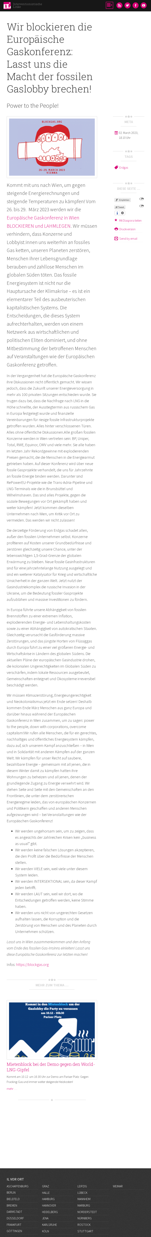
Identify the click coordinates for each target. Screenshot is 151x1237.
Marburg (83, 1205)
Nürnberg (84, 1218)
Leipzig (82, 1186)
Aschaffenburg (18, 1186)
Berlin (11, 1192)
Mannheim (83, 1199)
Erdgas (123, 167)
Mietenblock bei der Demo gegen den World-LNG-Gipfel (51, 1067)
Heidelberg (50, 1212)
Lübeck (82, 1193)
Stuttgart (85, 1231)
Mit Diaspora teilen (130, 220)
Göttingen (14, 1231)
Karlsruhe (49, 1225)
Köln (45, 1231)
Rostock (83, 1225)
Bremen (12, 1205)
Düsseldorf (15, 1218)
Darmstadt (14, 1212)
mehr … (12, 1089)
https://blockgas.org (32, 964)
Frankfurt (14, 1225)
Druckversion (127, 229)
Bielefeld (13, 1199)
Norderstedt (87, 1212)
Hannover (49, 1205)
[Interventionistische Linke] (7, 7)
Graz (45, 1186)
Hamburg (48, 1199)
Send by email (128, 238)
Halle (46, 1193)
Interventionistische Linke (27, 5)
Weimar (118, 1186)
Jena (45, 1218)
